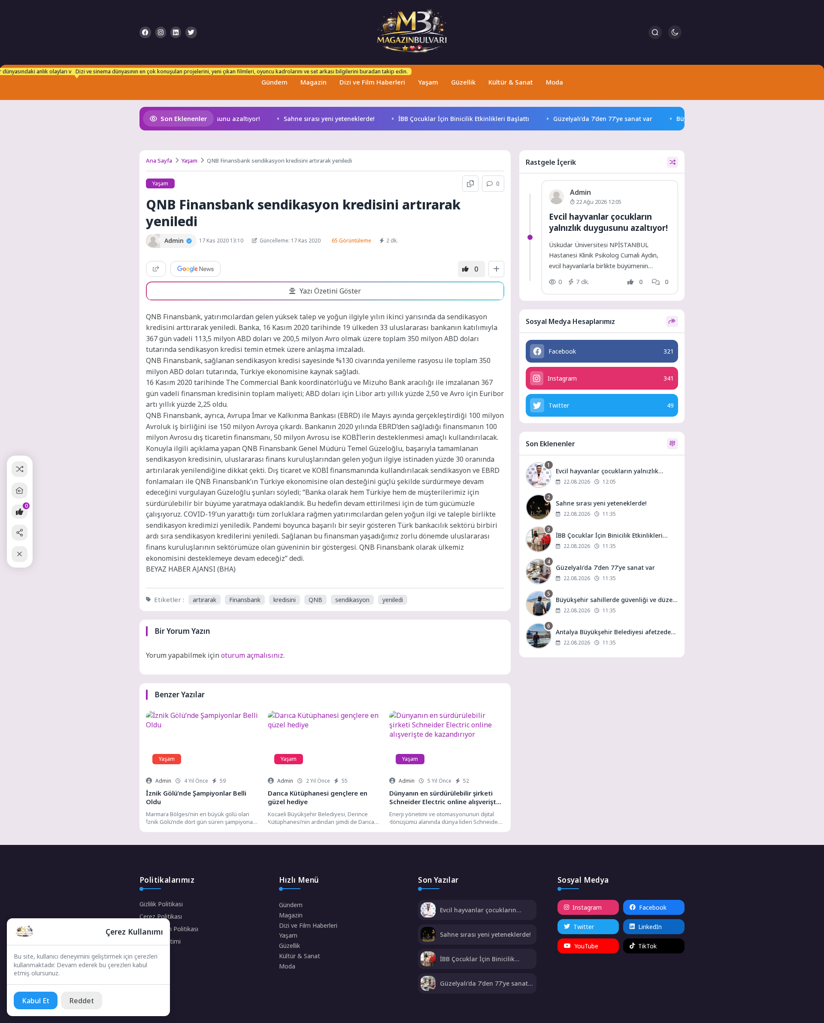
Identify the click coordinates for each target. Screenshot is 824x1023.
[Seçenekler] (496, 269)
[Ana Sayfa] (19, 491)
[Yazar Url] (153, 241)
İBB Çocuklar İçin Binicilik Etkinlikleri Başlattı (455, 119)
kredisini (284, 600)
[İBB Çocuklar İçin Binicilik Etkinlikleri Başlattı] (602, 540)
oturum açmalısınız (252, 655)
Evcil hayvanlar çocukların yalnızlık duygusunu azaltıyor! (608, 222)
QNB (315, 600)
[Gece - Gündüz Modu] (675, 37)
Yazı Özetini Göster (330, 291)
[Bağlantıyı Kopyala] (470, 184)
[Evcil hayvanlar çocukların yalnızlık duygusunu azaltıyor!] (602, 476)
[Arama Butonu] (655, 32)
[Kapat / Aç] (19, 554)
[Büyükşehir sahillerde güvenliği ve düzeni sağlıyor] (602, 605)
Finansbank (245, 600)
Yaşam (428, 82)
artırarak (204, 600)
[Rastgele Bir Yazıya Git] (19, 469)
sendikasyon (352, 600)
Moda (554, 82)
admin (163, 780)
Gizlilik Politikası (161, 904)
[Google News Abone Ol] (195, 269)
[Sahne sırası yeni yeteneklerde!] (602, 508)
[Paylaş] (156, 269)
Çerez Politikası (160, 916)
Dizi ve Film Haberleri (370, 78)
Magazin (313, 82)
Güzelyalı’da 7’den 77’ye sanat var (594, 119)
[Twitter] (191, 32)
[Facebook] (145, 32)
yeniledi (392, 600)
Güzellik (463, 82)
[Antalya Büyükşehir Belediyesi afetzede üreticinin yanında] (602, 637)
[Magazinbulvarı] (412, 32)
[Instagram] (160, 32)
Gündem (272, 78)
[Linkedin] (175, 32)
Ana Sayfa (159, 160)
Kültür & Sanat (510, 82)
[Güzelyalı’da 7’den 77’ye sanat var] (602, 573)
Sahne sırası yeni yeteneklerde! (321, 119)
